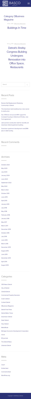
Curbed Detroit (5, 302)
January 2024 (5, 175)
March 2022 (5, 190)
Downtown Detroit (6, 316)
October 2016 (5, 233)
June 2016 (4, 240)
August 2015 (5, 251)
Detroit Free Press (6, 309)
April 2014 (4, 261)
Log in (3, 364)
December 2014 (6, 258)
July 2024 (4, 172)
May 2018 (4, 211)
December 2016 (6, 229)
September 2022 (6, 182)
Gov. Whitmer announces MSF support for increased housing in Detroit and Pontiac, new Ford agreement (14, 117)
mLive (3, 334)
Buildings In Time (16, 28)
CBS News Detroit (6, 284)
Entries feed (4, 368)
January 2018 (5, 218)
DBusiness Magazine (19, 23)
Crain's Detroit (5, 298)
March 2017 (4, 225)
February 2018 (5, 215)
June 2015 (4, 254)
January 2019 (5, 204)
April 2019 (4, 200)
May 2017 (4, 222)
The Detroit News (6, 342)
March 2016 (4, 243)
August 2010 (5, 265)
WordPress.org (5, 375)
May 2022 (4, 186)
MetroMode (4, 327)
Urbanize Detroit (6, 345)
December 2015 (6, 247)
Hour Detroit (4, 324)
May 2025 (4, 168)
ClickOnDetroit (5, 291)
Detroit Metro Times (7, 313)
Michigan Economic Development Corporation (15, 331)
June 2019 (4, 197)
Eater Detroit (5, 320)
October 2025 (5, 164)
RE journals (4, 338)
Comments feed (6, 372)
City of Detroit (5, 288)
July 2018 (4, 208)
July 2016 (4, 236)
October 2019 (5, 193)
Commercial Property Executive (10, 295)
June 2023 (4, 179)
